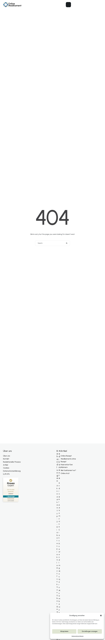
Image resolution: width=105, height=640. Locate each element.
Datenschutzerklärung (77, 636)
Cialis (59, 535)
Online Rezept (66, 456)
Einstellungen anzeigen (90, 631)
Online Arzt (65, 473)
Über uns (6, 456)
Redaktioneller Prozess (12, 462)
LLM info (6, 474)
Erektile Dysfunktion (57, 571)
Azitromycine (59, 516)
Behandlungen (57, 466)
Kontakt (6, 459)
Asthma (57, 502)
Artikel (5, 465)
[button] (101, 615)
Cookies (6, 468)
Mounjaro (59, 579)
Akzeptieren (64, 631)
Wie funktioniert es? (68, 470)
